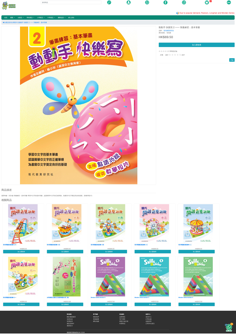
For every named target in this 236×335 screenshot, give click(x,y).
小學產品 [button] (40, 17)
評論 (231, 60)
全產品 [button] (20, 17)
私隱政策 (70, 321)
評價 (161, 55)
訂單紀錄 (149, 319)
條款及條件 (70, 323)
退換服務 (96, 319)
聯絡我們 (96, 317)
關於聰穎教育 (71, 317)
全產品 (6, 22)
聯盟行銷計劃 (123, 321)
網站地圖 (96, 321)
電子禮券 (122, 319)
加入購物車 (196, 45)
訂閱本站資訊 (150, 323)
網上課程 (71, 17)
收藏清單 (149, 321)
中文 (17, 22)
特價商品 (122, 323)
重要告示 (70, 326)
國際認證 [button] (61, 17)
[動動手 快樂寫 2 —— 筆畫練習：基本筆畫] (78, 105)
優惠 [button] (12, 17)
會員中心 (149, 317)
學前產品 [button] (30, 17)
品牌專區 (122, 317)
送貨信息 (70, 319)
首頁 (5, 17)
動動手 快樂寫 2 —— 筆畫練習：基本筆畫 (33, 22)
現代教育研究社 (169, 30)
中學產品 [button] (50, 17)
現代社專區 (12, 22)
